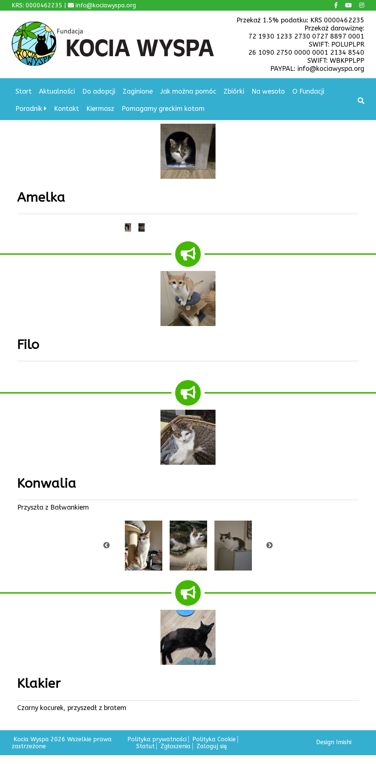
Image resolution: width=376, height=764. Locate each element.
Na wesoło (268, 91)
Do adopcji (98, 91)
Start (23, 91)
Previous (106, 545)
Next (269, 545)
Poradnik (28, 109)
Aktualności (57, 91)
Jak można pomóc (188, 91)
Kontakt (66, 109)
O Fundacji (308, 91)
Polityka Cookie (214, 739)
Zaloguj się (211, 746)
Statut (145, 746)
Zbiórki (234, 91)
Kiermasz (100, 109)
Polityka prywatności (157, 739)
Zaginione (138, 91)
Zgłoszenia (175, 746)
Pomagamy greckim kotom (163, 109)
